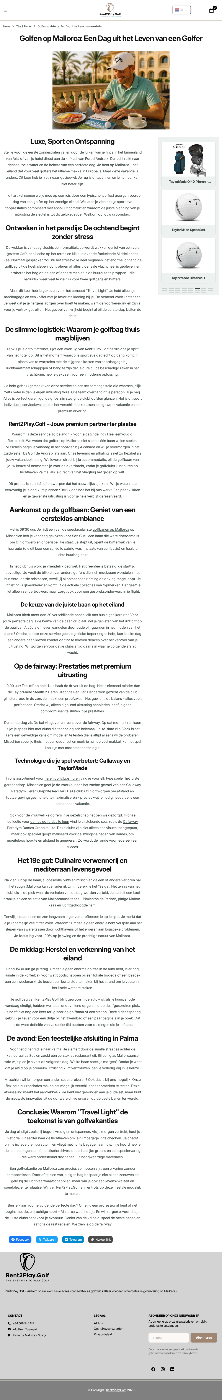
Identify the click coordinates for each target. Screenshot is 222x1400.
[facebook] (153, 1369)
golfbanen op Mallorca (111, 529)
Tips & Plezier (24, 26)
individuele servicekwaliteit (25, 404)
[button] (38, 10)
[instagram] (163, 1369)
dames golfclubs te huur (49, 821)
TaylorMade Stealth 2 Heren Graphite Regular (49, 692)
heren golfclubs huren (62, 778)
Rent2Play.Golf (116, 1390)
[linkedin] (172, 1369)
